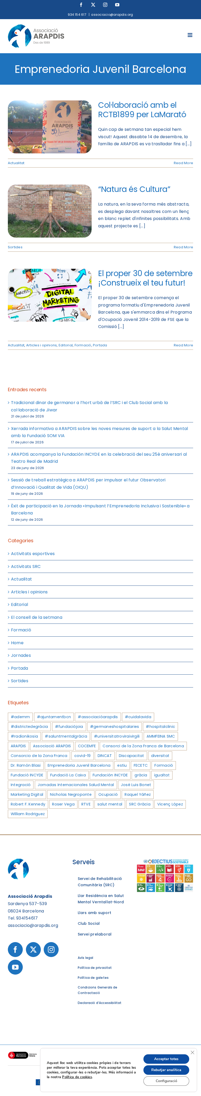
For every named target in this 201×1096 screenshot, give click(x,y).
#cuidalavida (138, 716)
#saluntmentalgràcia (66, 736)
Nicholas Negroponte (71, 794)
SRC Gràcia (139, 804)
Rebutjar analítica (166, 1069)
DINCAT (105, 755)
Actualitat (16, 162)
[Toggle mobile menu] (190, 35)
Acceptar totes (166, 1058)
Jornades (21, 655)
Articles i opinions (41, 345)
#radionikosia (24, 736)
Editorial (66, 345)
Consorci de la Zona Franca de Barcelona (143, 746)
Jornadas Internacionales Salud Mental (76, 784)
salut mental (109, 804)
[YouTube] (15, 967)
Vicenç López (170, 804)
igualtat (162, 775)
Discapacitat (131, 755)
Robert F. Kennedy (28, 804)
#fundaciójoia (69, 726)
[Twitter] (33, 949)
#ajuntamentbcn (54, 716)
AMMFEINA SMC (161, 736)
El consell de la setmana (36, 617)
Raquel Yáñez (138, 794)
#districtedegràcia (29, 726)
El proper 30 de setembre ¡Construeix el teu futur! (145, 278)
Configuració (166, 1080)
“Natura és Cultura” (134, 189)
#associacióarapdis (98, 716)
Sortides (15, 247)
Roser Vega (63, 804)
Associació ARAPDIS (52, 746)
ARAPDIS (18, 746)
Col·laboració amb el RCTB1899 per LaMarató (142, 110)
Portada (100, 345)
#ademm (20, 716)
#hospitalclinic (160, 726)
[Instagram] (51, 949)
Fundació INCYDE (27, 775)
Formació (83, 345)
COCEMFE (87, 746)
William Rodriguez (28, 813)
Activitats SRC (26, 566)
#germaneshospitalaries (114, 726)
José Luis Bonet (136, 784)
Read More (183, 162)
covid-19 (82, 755)
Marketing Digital (27, 794)
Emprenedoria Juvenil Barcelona (79, 765)
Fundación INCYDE (110, 775)
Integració (21, 784)
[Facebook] (15, 949)
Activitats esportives (33, 554)
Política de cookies (77, 1077)
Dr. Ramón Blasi (26, 765)
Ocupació (108, 794)
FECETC (141, 765)
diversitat (160, 755)
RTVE (86, 804)
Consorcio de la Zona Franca (39, 755)
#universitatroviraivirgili (116, 736)
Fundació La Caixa (68, 775)
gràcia (141, 775)
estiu (122, 765)
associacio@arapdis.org (112, 14)
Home (17, 643)
